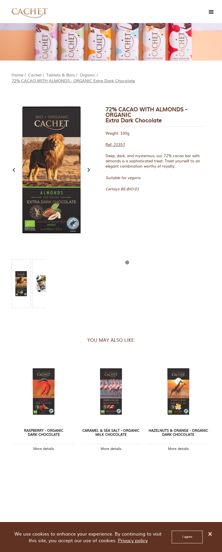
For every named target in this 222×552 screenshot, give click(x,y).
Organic (87, 75)
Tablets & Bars (60, 75)
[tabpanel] (21, 283)
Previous (14, 170)
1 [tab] (127, 262)
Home (17, 75)
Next (89, 170)
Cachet (35, 75)
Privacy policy (133, 540)
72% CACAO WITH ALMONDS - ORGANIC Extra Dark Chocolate (73, 80)
